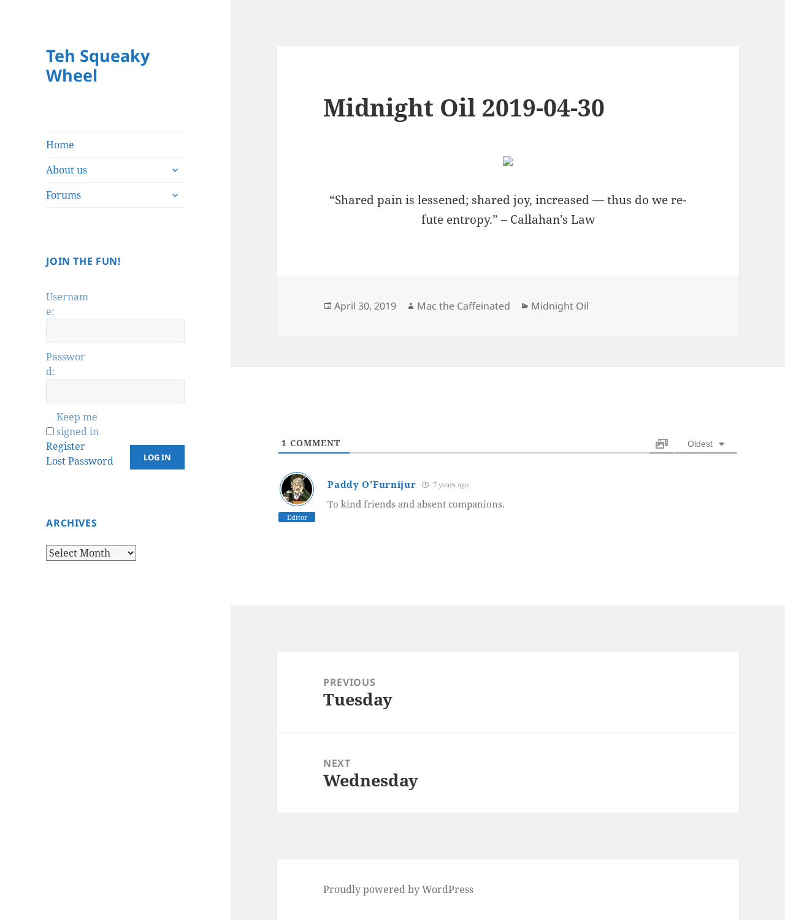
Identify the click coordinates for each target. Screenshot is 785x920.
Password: (65, 364)
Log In (157, 457)
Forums (63, 195)
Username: (67, 304)
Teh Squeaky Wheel (98, 65)
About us (66, 170)
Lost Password (79, 461)
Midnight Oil (560, 306)
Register (65, 446)
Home (60, 144)
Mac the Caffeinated (463, 306)
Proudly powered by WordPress (398, 889)
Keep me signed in (77, 424)
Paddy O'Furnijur (371, 484)
